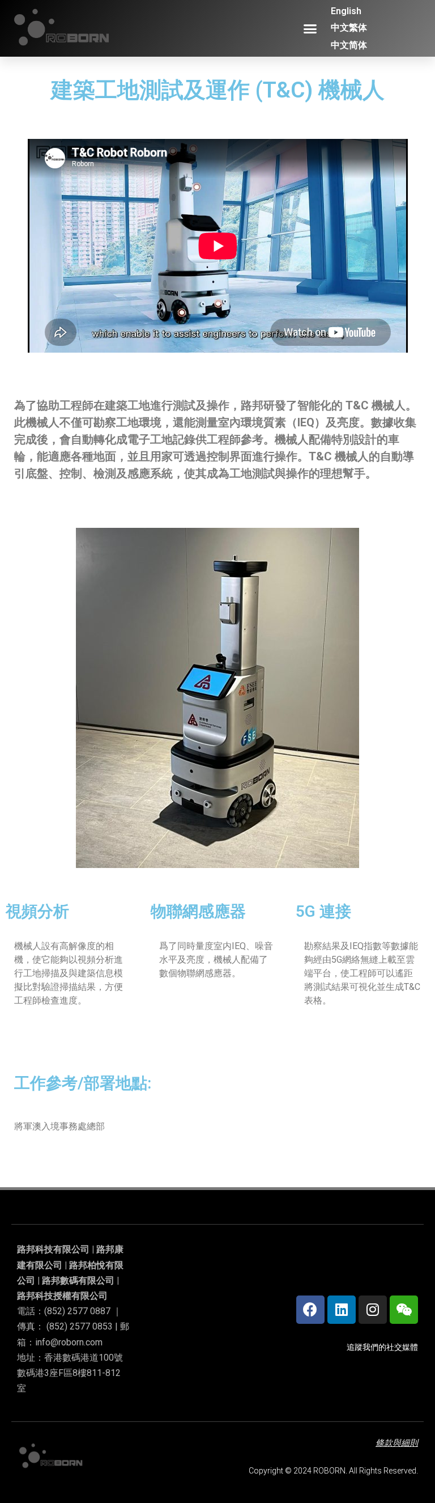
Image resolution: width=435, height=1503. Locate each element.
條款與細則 (397, 1443)
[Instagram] (373, 1309)
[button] (310, 28)
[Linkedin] (341, 1309)
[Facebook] (310, 1309)
